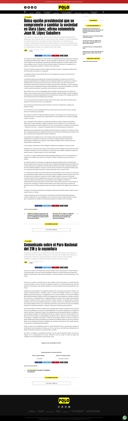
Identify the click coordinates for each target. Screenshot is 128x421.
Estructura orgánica (41, 411)
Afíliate (86, 13)
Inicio (31, 13)
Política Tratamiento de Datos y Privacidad (78, 411)
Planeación (65, 411)
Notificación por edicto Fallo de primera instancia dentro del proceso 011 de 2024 (93, 53)
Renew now (67, 1)
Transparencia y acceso (47, 12)
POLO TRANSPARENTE (32, 411)
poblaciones (78, 13)
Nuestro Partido (38, 12)
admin (31, 51)
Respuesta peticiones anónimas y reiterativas (93, 411)
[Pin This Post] (55, 55)
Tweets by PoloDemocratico (90, 61)
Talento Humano (58, 411)
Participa (56, 13)
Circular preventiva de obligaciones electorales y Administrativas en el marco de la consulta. (92, 42)
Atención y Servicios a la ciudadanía (67, 12)
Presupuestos (50, 411)
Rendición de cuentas (94, 12)
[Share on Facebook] (38, 55)
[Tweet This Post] (47, 55)
